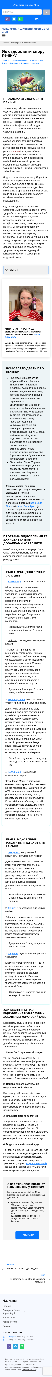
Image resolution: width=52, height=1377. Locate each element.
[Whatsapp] (20, 19)
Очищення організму (30, 63)
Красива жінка (38, 60)
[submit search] (46, 12)
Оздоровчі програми (11, 63)
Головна (5, 42)
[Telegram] (14, 19)
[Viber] (7, 19)
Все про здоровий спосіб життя (17, 60)
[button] (3, 35)
